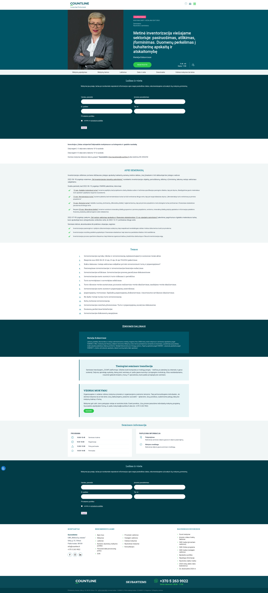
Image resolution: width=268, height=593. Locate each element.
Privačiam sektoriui (131, 535)
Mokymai (100, 538)
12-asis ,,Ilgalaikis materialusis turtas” (85, 190)
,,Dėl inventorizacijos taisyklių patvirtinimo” (107, 179)
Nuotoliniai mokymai (131, 544)
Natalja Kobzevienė (142, 57)
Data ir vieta (142, 72)
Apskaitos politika (185, 555)
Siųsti (84, 128)
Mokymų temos (104, 72)
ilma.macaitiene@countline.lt (118, 157)
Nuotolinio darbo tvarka (187, 561)
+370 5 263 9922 (74, 549)
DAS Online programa (187, 547)
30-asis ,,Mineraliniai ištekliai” (88, 209)
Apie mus (100, 535)
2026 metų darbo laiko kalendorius (187, 565)
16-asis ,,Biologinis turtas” (81, 203)
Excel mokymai (184, 534)
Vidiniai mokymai (130, 541)
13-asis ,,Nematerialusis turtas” (83, 197)
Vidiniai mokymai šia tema (185, 72)
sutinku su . (93, 120)
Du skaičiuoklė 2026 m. (187, 569)
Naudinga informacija (186, 558)
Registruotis (142, 65)
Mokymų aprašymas (80, 72)
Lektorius (124, 72)
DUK (98, 554)
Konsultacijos (129, 547)
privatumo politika (97, 120)
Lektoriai (100, 541)
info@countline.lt (74, 547)
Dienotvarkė (161, 72)
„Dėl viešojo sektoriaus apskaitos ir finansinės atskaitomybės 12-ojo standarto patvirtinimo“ (124, 217)
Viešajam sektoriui (131, 538)
